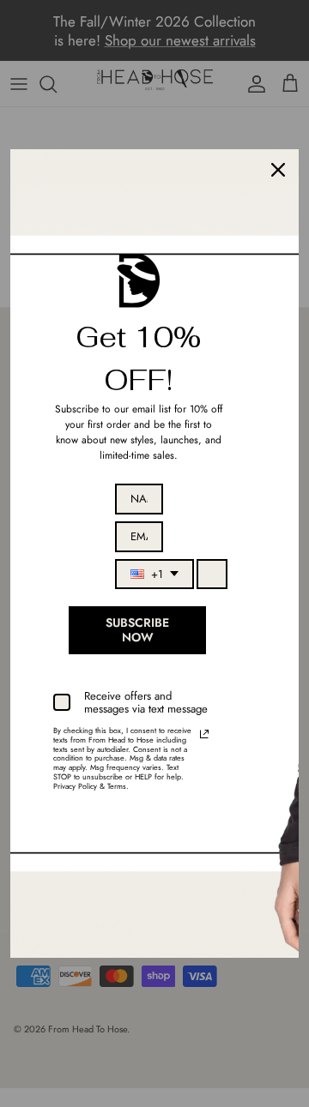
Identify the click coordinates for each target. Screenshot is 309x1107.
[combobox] (154, 574)
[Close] (278, 169)
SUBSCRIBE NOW (137, 630)
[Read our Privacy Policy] (204, 734)
